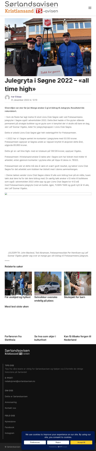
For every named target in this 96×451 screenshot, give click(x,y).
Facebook (9, 427)
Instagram (9, 433)
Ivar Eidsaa (16, 96)
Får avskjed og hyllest (17, 297)
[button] (89, 8)
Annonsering (11, 402)
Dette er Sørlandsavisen (16, 396)
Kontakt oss (10, 408)
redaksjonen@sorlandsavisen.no (20, 381)
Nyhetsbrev (10, 421)
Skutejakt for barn (74, 297)
